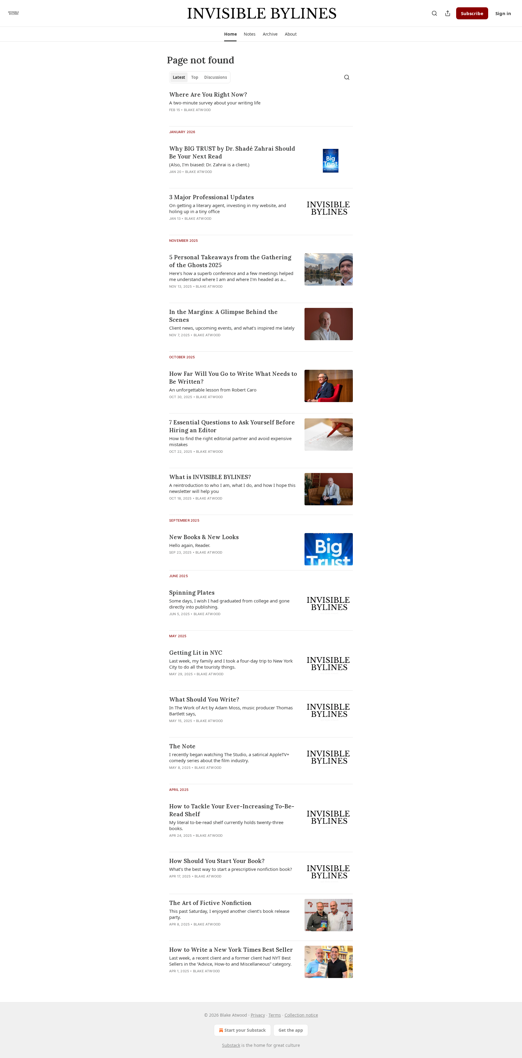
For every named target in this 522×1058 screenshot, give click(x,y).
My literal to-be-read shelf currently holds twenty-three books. (226, 825)
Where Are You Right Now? (208, 94)
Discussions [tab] (215, 77)
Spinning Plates (191, 592)
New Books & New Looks (204, 537)
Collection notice (301, 1015)
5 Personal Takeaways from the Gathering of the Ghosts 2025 (230, 261)
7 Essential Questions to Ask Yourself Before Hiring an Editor (232, 426)
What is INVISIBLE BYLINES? (210, 477)
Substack (231, 1045)
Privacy (258, 1015)
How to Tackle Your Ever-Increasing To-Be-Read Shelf (231, 810)
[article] (261, 106)
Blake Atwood (197, 110)
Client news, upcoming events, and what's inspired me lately (232, 328)
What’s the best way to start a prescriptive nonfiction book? (230, 869)
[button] (230, 34)
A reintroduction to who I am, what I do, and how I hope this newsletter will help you (232, 488)
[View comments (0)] (215, 117)
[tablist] (199, 77)
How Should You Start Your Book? (217, 861)
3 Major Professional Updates (211, 197)
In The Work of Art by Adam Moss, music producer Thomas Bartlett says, (231, 711)
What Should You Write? (204, 699)
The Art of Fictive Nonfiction (210, 902)
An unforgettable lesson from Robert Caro (212, 390)
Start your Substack (245, 1030)
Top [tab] (194, 77)
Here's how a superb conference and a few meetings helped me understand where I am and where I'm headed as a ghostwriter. (231, 276)
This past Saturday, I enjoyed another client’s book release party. (229, 914)
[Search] (434, 13)
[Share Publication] (448, 13)
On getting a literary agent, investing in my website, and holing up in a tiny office (227, 208)
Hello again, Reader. (189, 545)
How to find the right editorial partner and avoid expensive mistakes (230, 441)
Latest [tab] (179, 77)
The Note (182, 746)
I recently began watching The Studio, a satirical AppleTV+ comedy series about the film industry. (229, 757)
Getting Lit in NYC (195, 652)
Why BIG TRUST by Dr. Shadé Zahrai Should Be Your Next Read (232, 152)
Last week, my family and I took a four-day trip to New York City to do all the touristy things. (231, 664)
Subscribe (472, 13)
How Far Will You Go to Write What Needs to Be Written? (233, 377)
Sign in (503, 13)
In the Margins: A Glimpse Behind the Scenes (223, 315)
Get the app (291, 1030)
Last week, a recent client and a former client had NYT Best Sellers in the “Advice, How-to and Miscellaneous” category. (230, 961)
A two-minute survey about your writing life (214, 103)
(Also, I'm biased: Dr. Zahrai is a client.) (209, 164)
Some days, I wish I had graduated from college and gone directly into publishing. (229, 604)
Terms (275, 1015)
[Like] (173, 560)
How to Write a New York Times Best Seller (231, 949)
